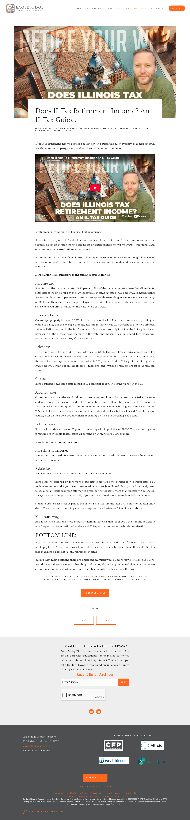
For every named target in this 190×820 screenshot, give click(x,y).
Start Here (177, 8)
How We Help (115, 8)
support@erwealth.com (36, 746)
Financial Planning (87, 128)
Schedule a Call (95, 593)
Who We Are (82, 8)
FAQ (151, 8)
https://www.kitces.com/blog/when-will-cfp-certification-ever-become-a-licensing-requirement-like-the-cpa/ (95, 793)
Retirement (107, 128)
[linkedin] (98, 711)
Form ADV (83, 787)
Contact (161, 8)
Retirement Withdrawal (129, 128)
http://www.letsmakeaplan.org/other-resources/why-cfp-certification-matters (96, 796)
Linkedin (106, 620)
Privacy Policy (95, 787)
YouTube (68, 131)
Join (123, 682)
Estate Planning (65, 128)
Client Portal (95, 778)
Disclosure (106, 787)
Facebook (84, 620)
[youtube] (91, 711)
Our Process (98, 8)
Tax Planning (54, 131)
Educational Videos (136, 8)
